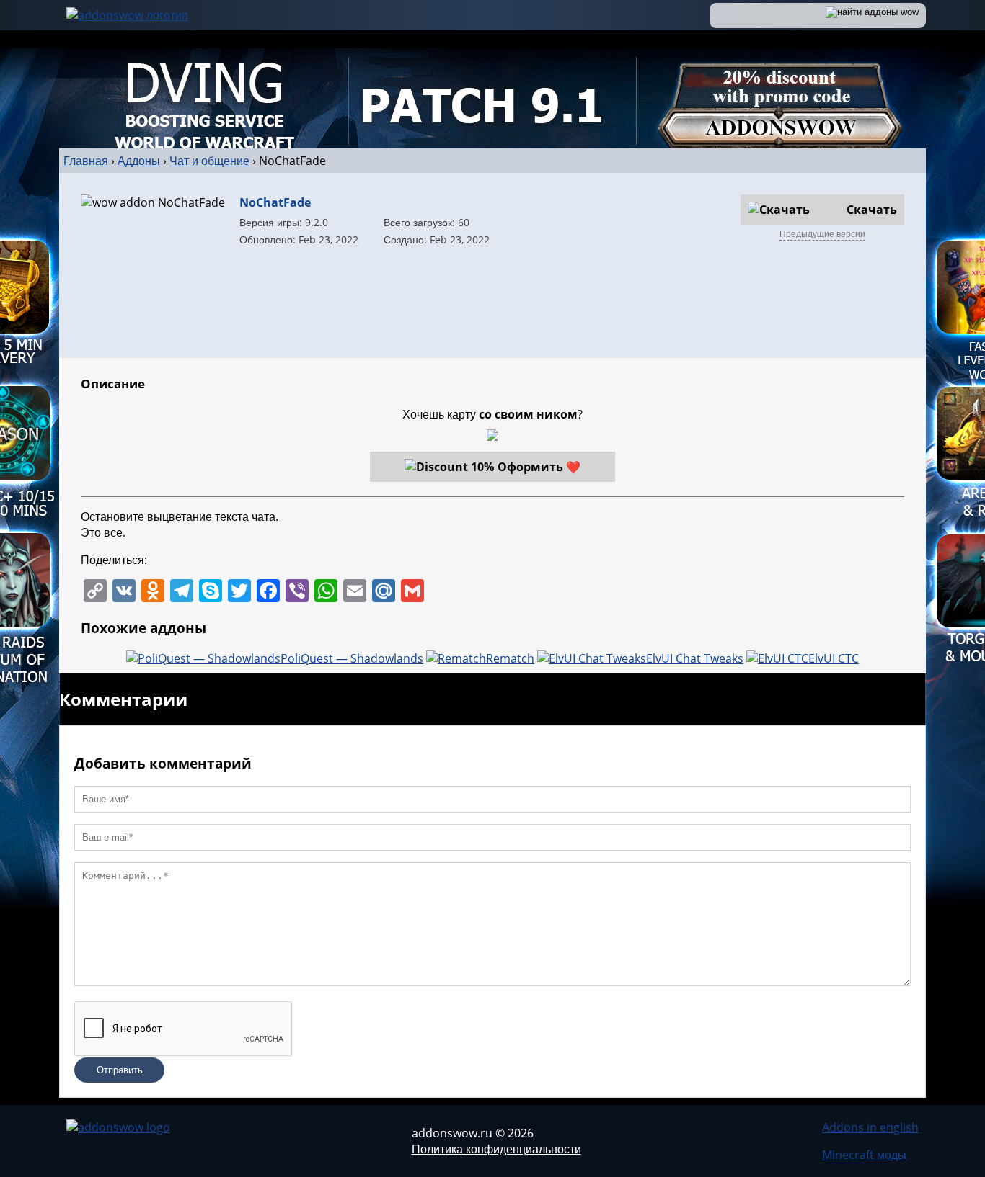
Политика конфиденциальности (496, 1149)
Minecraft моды (864, 1155)
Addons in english (870, 1127)
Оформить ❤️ (539, 467)
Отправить (120, 1070)
